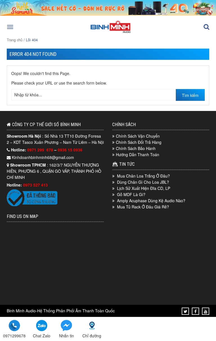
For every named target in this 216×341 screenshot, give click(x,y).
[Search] (206, 27)
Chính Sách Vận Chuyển (138, 136)
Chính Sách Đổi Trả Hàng (138, 142)
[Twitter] (185, 311)
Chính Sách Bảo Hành (136, 148)
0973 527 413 (35, 185)
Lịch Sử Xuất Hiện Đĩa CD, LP (143, 188)
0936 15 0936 (70, 150)
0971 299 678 (40, 150)
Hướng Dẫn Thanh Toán (137, 154)
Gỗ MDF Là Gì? (131, 194)
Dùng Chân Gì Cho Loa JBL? (143, 182)
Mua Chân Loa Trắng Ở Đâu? (143, 176)
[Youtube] (205, 311)
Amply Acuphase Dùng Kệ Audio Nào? (151, 200)
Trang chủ (14, 39)
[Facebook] (195, 311)
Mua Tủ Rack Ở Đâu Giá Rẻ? (143, 207)
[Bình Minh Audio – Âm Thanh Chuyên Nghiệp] (110, 32)
